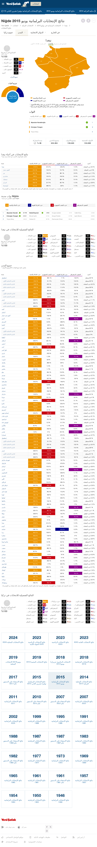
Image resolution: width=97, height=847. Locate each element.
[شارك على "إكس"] (83, 21)
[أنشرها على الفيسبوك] (89, 21)
